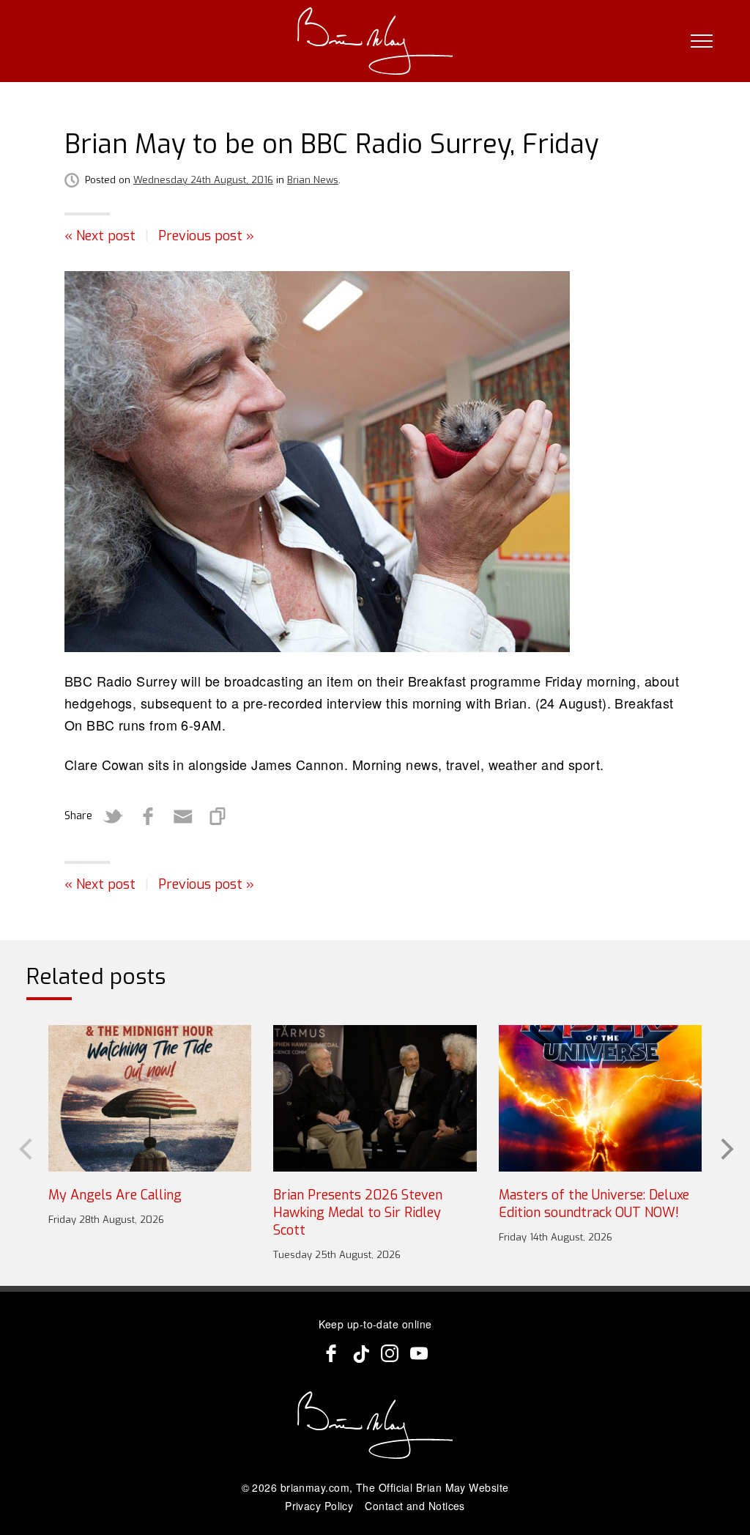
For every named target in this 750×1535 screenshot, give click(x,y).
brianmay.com (315, 1487)
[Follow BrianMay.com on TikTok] (360, 1353)
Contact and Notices (415, 1505)
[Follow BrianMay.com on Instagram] (389, 1353)
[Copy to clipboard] (218, 816)
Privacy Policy (319, 1505)
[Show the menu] (702, 41)
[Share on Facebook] (148, 816)
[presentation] (24, 1147)
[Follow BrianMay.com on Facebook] (331, 1353)
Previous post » (206, 236)
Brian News (312, 180)
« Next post (99, 236)
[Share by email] (183, 816)
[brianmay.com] (375, 41)
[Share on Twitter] (112, 816)
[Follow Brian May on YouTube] (419, 1353)
